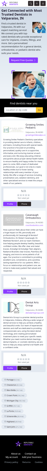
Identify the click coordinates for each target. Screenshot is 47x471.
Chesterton (14, 385)
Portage (13, 379)
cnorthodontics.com (34, 225)
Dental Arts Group (32, 304)
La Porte (13, 411)
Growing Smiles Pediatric (35, 126)
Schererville (15, 416)
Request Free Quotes (22, 60)
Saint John (14, 427)
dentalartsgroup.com (35, 313)
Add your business (32, 457)
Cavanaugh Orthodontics (33, 216)
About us (16, 453)
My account (12, 457)
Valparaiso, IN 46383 (34, 132)
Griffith (13, 406)
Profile (10, 204)
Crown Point (15, 395)
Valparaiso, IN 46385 (34, 310)
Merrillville (14, 390)
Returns (26, 462)
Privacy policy (11, 462)
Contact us (30, 453)
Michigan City (15, 400)
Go (39, 109)
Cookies (39, 462)
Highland (13, 421)
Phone (24, 204)
